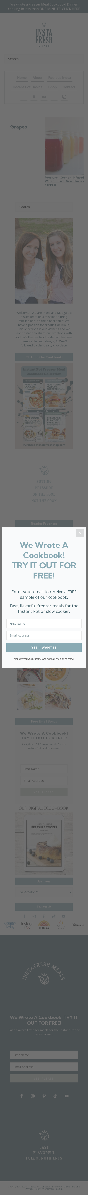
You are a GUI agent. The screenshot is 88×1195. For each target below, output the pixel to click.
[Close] (80, 533)
